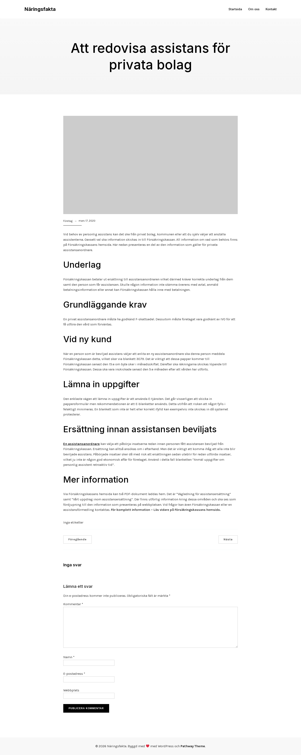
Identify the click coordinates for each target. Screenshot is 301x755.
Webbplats (71, 690)
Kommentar (73, 604)
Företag (67, 220)
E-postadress (74, 674)
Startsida (235, 9)
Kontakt (271, 9)
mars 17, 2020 (87, 220)
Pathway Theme (193, 746)
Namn (69, 657)
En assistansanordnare (81, 444)
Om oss (253, 9)
